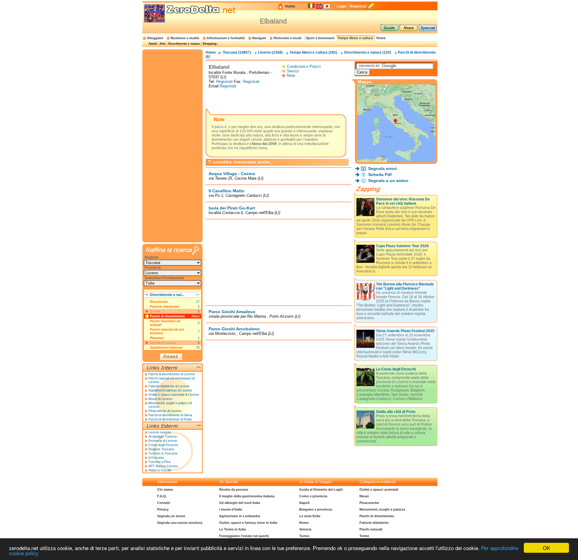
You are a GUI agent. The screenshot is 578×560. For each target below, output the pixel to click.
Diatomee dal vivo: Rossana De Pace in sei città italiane (403, 201)
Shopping (209, 43)
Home (290, 6)
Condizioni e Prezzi (304, 66)
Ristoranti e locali (287, 38)
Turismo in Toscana (162, 453)
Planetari (157, 338)
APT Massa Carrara (163, 466)
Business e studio (185, 38)
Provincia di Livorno (162, 440)
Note (291, 75)
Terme (364, 536)
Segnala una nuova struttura (179, 522)
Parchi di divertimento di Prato (170, 419)
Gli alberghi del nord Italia (239, 503)
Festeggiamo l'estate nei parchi (244, 536)
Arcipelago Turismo (162, 436)
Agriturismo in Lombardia (239, 516)
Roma (304, 522)
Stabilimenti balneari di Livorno (170, 390)
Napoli (304, 503)
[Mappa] (396, 160)
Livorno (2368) (270, 52)
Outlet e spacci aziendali (378, 489)
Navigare (259, 38)
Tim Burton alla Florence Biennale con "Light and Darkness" (405, 286)
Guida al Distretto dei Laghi (321, 489)
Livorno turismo (159, 432)
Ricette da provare (233, 489)
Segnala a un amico (388, 180)
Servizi (293, 71)
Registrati (358, 6)
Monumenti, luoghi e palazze (382, 509)
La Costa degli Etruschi (396, 369)
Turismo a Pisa (159, 462)
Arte (163, 43)
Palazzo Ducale (159, 470)
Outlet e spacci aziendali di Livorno (173, 394)
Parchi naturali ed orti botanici (167, 331)
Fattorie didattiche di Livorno (168, 386)
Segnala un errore (171, 516)
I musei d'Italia (230, 509)
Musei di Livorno (160, 399)
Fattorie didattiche (164, 306)
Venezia (305, 529)
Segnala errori (382, 168)
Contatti (163, 503)
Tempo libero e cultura (355, 38)
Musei (364, 496)
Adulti (152, 43)
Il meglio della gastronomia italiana (247, 496)
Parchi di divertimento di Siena (170, 415)
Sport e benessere (320, 38)
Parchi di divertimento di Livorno (171, 374)
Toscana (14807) (237, 52)
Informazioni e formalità (226, 38)
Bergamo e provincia (315, 509)
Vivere (381, 38)
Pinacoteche (369, 503)
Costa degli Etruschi (163, 445)
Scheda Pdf (380, 174)
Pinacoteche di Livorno (165, 411)
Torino (304, 536)
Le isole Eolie (309, 516)
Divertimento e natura (184, 43)
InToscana (156, 457)
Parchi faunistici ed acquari (165, 322)
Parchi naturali (370, 529)
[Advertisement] (278, 99)
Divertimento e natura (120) (367, 52)
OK (546, 548)
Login (341, 6)
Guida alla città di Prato (395, 412)
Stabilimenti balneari (166, 347)
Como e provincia (313, 496)
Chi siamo (165, 489)
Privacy (163, 509)
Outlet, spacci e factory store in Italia (248, 522)
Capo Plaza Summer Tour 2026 (402, 246)
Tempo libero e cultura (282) (313, 52)
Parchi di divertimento (167, 316)
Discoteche (159, 302)
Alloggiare (155, 38)
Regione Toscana (161, 449)
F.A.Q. (162, 496)
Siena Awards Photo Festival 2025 (405, 331)
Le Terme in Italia (232, 529)
